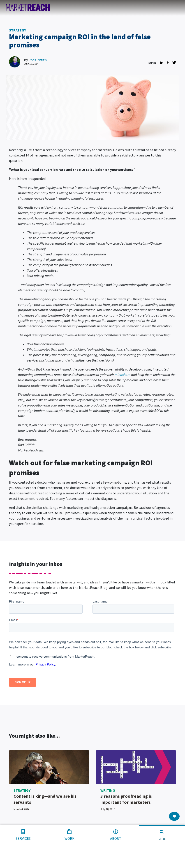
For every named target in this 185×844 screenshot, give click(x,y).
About (115, 838)
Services (23, 838)
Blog (161, 839)
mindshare (122, 374)
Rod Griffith (37, 60)
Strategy (17, 30)
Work (69, 838)
